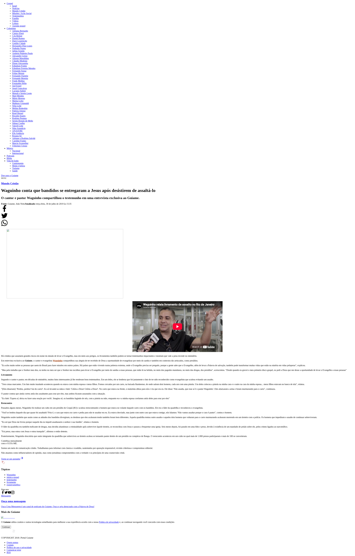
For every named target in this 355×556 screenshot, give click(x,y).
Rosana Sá (16, 136)
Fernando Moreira (20, 78)
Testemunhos (18, 16)
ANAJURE (17, 131)
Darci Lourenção (19, 41)
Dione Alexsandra (20, 63)
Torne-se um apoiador (10, 459)
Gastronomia (17, 163)
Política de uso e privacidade (19, 547)
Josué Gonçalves (19, 88)
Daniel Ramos (18, 38)
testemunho (12, 480)
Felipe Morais (18, 73)
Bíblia (9, 158)
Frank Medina (18, 81)
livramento (11, 482)
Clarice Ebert (18, 33)
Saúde (15, 171)
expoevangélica (13, 485)
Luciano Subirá (19, 91)
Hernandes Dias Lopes (22, 46)
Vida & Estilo (13, 161)
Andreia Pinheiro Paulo (22, 53)
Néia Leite (16, 106)
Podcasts (10, 156)
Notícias (15, 8)
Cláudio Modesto (19, 61)
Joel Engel (16, 86)
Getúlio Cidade (19, 43)
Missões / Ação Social (21, 13)
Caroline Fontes (19, 141)
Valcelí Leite (17, 126)
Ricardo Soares (19, 116)
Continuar (6, 527)
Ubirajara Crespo (19, 146)
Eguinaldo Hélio (19, 83)
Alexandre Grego (19, 56)
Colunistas (11, 28)
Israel (14, 6)
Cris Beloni (17, 36)
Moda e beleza (18, 166)
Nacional (16, 151)
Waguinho (58, 360)
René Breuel (17, 113)
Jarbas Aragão (18, 51)
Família (15, 18)
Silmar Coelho (18, 123)
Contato (10, 545)
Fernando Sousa (19, 71)
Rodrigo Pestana (19, 118)
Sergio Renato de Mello (22, 121)
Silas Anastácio (19, 128)
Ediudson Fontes (19, 66)
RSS (9, 552)
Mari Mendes (18, 96)
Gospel (10, 3)
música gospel (13, 477)
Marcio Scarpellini (20, 143)
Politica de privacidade (109, 522)
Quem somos (12, 542)
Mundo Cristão (18, 11)
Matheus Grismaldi (20, 103)
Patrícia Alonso (19, 111)
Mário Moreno (18, 98)
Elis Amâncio (18, 133)
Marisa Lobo (17, 101)
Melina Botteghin (19, 108)
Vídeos (15, 21)
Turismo (15, 168)
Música (10, 148)
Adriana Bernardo (20, 31)
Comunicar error (14, 550)
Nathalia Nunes (19, 48)
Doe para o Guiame (9, 175)
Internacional (18, 153)
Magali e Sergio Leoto (22, 93)
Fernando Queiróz (20, 76)
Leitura (15, 23)
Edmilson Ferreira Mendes (23, 68)
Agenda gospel (18, 26)
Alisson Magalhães (20, 58)
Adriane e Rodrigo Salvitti (23, 138)
